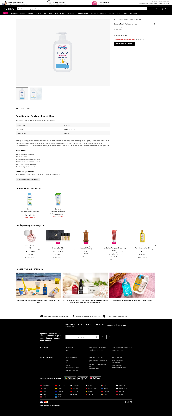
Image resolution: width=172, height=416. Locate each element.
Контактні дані (122, 325)
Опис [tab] (17, 108)
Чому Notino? (69, 347)
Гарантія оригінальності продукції (122, 347)
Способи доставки (117, 360)
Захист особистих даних (119, 367)
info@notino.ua (111, 325)
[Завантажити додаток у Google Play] (70, 378)
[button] (63, 52)
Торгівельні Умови (94, 368)
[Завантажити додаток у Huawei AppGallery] (95, 378)
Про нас (67, 350)
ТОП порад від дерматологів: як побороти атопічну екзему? (132, 300)
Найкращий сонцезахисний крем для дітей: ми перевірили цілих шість (38, 301)
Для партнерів (116, 362)
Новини (67, 365)
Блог (66, 360)
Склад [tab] (22, 108)
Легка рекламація (117, 365)
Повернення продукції (71, 357)
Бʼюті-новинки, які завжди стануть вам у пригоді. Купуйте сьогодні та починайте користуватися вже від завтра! (85, 301)
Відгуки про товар (117, 357)
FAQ (66, 362)
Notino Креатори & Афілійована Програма (98, 361)
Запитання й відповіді (71, 370)
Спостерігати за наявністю (124, 43)
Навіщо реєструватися (72, 367)
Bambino (117, 24)
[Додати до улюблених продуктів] (154, 24)
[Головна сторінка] (114, 19)
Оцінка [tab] (28, 108)
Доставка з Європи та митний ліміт (97, 365)
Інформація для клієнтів (96, 357)
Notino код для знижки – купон (98, 347)
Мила (131, 19)
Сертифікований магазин (96, 350)
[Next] (154, 205)
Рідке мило (138, 19)
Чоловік (111, 337)
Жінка (103, 337)
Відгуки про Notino (117, 350)
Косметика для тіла (123, 19)
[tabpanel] (63, 150)
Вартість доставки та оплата (160, 2)
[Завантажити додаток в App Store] (82, 378)
